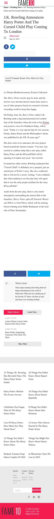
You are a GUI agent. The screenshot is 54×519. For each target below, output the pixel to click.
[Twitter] (12, 46)
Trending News (15, 7)
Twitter (45, 122)
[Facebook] (6, 46)
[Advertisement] (27, 241)
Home (6, 7)
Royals (15, 471)
